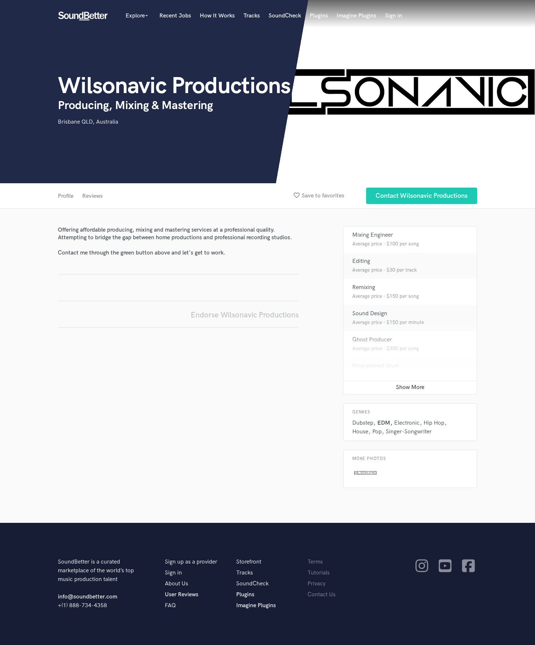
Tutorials (319, 572)
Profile (66, 196)
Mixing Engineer (372, 235)
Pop (377, 431)
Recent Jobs (175, 15)
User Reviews (181, 594)
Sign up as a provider (191, 561)
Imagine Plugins (356, 15)
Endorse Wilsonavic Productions (245, 315)
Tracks (251, 15)
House (360, 431)
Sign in (393, 15)
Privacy (317, 583)
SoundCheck (285, 15)
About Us (176, 583)
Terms (315, 561)
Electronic (407, 423)
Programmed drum (375, 365)
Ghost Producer (372, 339)
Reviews (92, 196)
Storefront (248, 561)
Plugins (319, 15)
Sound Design (369, 313)
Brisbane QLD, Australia (88, 122)
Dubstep (362, 423)
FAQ (170, 605)
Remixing (363, 287)
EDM (383, 423)
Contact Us (322, 594)
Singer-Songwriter (409, 431)
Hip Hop (434, 423)
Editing (361, 261)
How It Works (217, 15)
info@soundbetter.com (87, 596)
